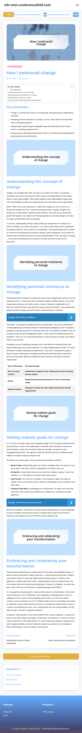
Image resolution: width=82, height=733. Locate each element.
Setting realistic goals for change (19, 97)
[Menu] (77, 5)
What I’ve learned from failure (45, 14)
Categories (7, 712)
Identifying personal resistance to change (22, 95)
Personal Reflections (15, 66)
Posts (5, 715)
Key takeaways (15, 90)
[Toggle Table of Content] (71, 87)
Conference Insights (14, 675)
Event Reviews (11, 680)
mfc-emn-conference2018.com (27, 5)
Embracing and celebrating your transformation (24, 100)
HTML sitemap (48, 712)
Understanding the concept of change (21, 92)
